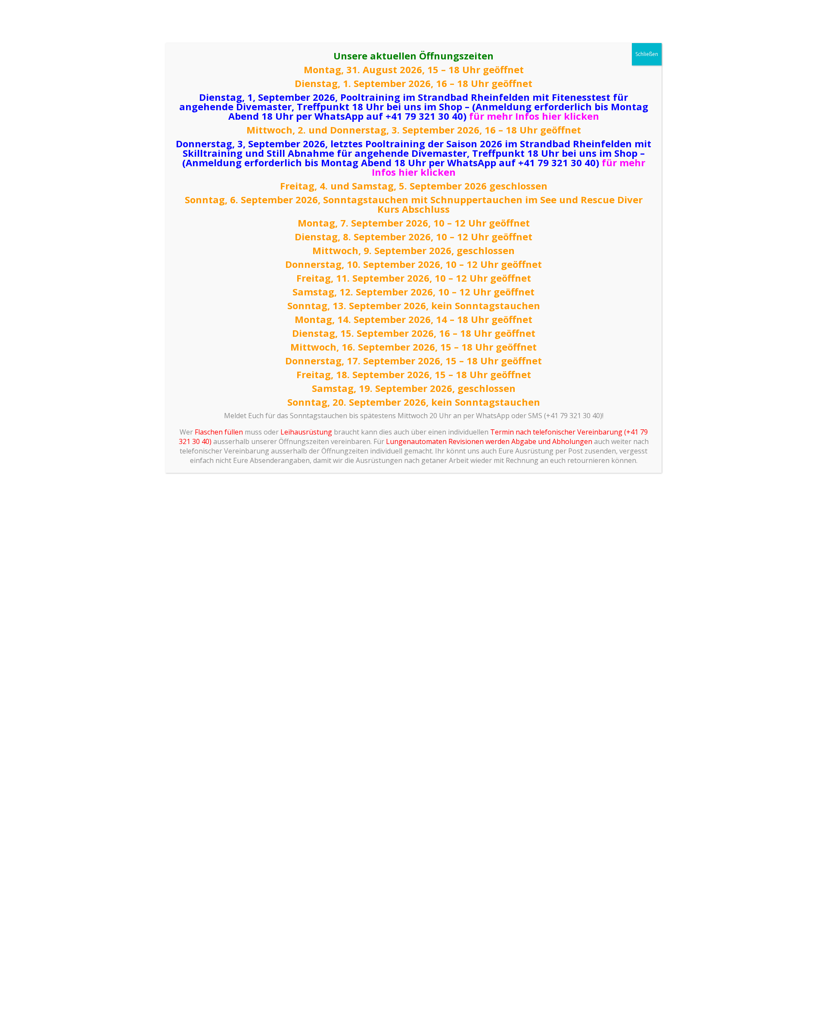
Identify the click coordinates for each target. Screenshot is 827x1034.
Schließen (646, 54)
